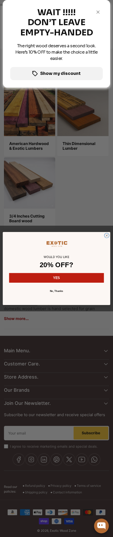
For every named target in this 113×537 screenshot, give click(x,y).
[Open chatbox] (101, 526)
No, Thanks (56, 291)
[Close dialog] (106, 235)
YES (56, 278)
